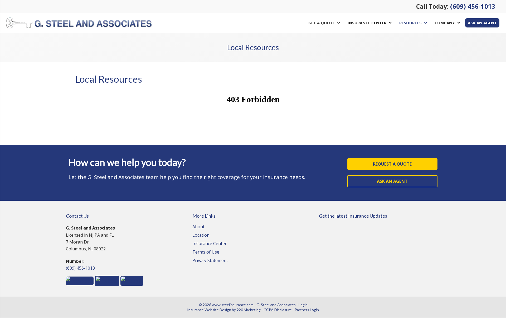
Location (201, 235)
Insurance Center (209, 243)
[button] (392, 164)
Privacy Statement (210, 260)
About (198, 227)
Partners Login (307, 309)
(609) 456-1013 (472, 6)
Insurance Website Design (209, 309)
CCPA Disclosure (278, 309)
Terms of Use (205, 252)
